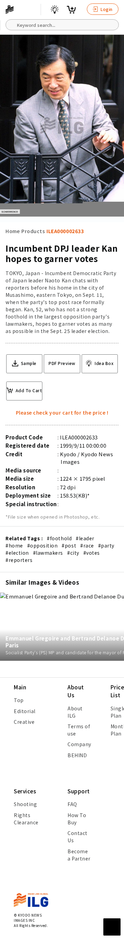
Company (79, 744)
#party (106, 545)
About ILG (75, 712)
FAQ (72, 804)
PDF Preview (62, 363)
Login (106, 9)
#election (17, 552)
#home (14, 545)
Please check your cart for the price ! (62, 412)
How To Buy (77, 819)
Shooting (25, 804)
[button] (115, 469)
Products (33, 231)
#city (73, 552)
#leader (85, 538)
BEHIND (77, 755)
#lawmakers (48, 552)
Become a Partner (79, 855)
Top (19, 700)
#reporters (19, 559)
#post (69, 545)
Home (13, 231)
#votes (91, 552)
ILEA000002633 (65, 231)
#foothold (59, 538)
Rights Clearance (26, 819)
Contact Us (77, 837)
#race (87, 545)
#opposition (42, 545)
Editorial (24, 711)
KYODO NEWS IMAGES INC (28, 917)
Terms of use (79, 730)
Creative (24, 721)
